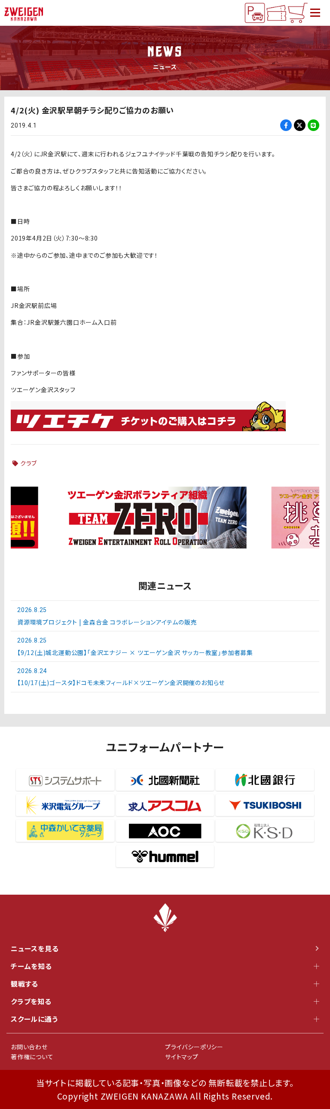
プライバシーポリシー (194, 1046)
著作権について (32, 1056)
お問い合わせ (29, 1046)
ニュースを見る (35, 948)
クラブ (28, 463)
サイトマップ (182, 1056)
